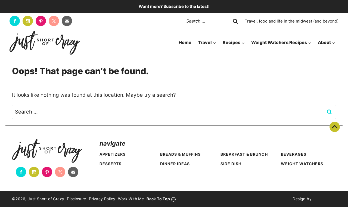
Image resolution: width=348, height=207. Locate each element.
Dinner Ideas (175, 163)
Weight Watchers (302, 163)
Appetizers (113, 154)
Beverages (293, 154)
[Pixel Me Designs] (324, 198)
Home (185, 42)
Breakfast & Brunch (244, 154)
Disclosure (76, 198)
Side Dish (230, 163)
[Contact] (67, 21)
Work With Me (131, 198)
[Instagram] (28, 21)
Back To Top (335, 127)
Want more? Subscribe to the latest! (174, 6)
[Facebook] (15, 21)
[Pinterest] (41, 21)
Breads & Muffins (180, 154)
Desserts (111, 163)
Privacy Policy (102, 198)
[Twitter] (54, 21)
